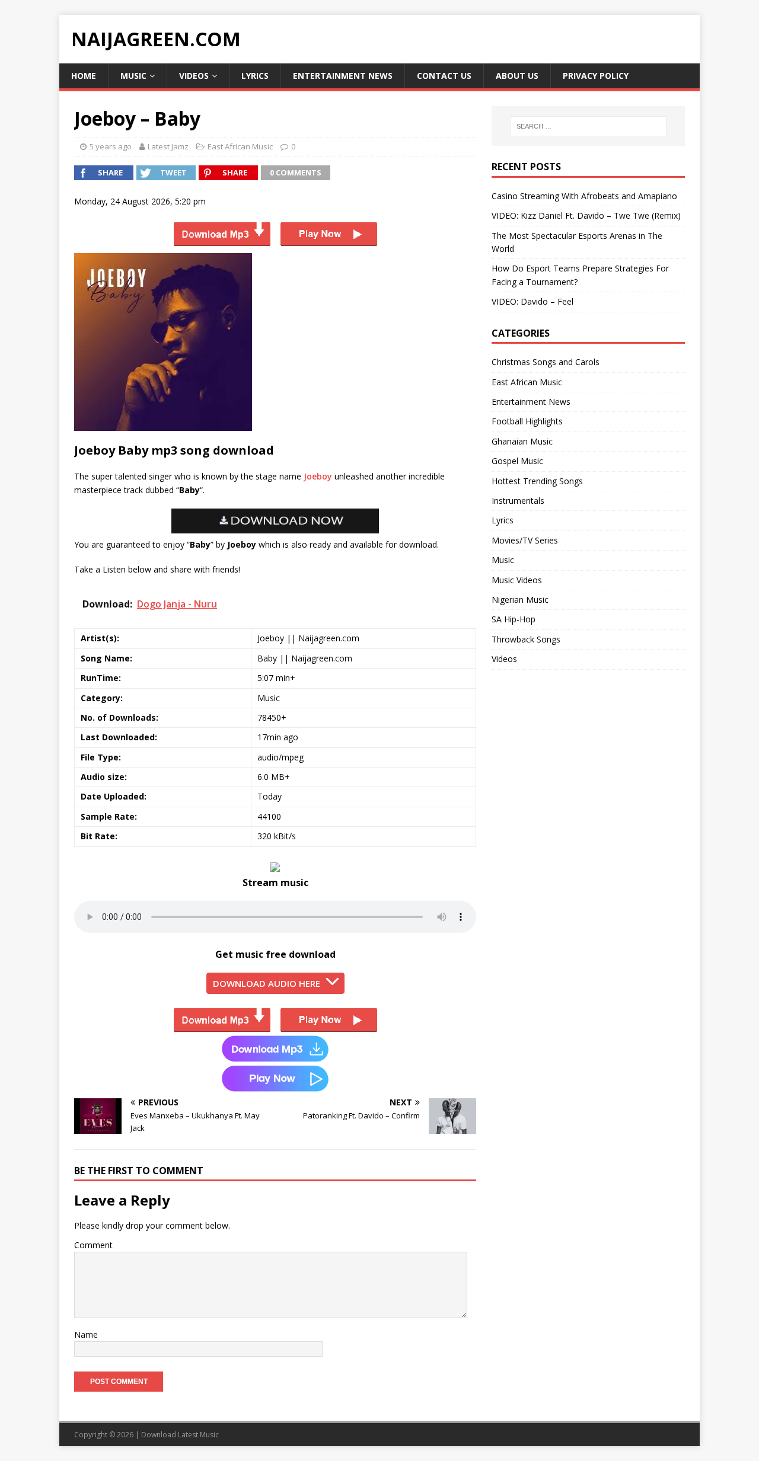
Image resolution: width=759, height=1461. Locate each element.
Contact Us (444, 75)
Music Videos (517, 580)
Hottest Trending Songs (537, 481)
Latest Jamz (168, 146)
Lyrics (255, 75)
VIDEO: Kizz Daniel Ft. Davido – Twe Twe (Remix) (586, 215)
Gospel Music (517, 460)
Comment (93, 1245)
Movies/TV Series (525, 540)
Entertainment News (343, 75)
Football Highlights (527, 421)
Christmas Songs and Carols (545, 361)
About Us (517, 75)
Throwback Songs (526, 639)
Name (86, 1334)
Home (83, 75)
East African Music (240, 146)
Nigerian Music (520, 599)
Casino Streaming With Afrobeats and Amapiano (584, 196)
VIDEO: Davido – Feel (532, 301)
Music (133, 75)
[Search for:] (588, 126)
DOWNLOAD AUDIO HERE (266, 983)
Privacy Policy (596, 75)
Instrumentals (518, 500)
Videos (194, 75)
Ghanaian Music (522, 441)
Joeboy (318, 476)
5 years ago (111, 146)
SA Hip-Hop (513, 619)
